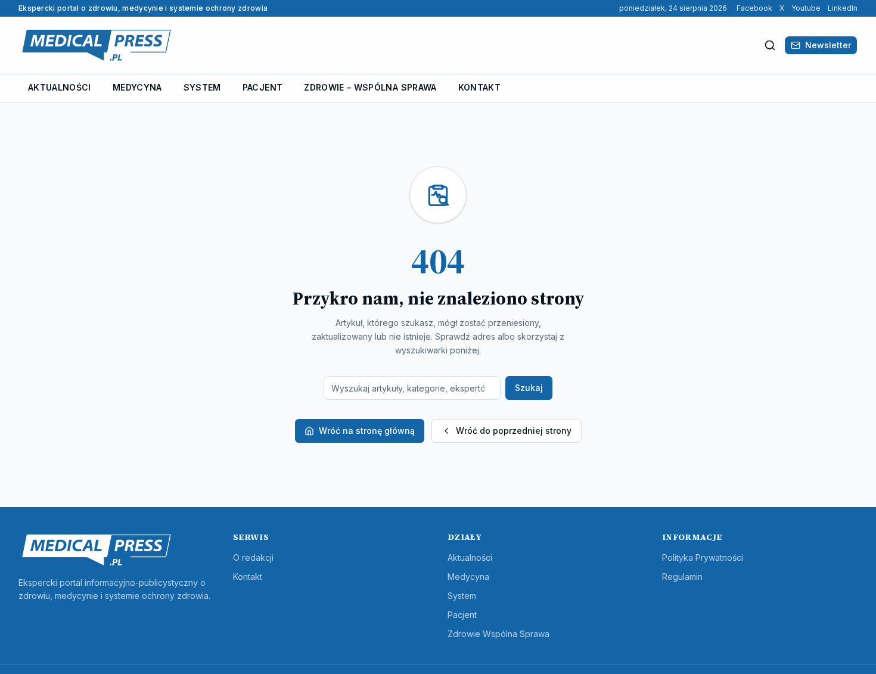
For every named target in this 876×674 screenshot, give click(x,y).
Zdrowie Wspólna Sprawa (498, 634)
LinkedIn (843, 8)
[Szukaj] (769, 45)
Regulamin (682, 576)
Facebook (754, 8)
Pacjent (262, 87)
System (202, 87)
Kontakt (479, 87)
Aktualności (59, 87)
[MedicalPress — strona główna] (96, 45)
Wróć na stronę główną (367, 430)
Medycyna (137, 87)
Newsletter (828, 45)
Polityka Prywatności (702, 557)
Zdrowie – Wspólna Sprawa (370, 87)
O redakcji (253, 557)
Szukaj (529, 388)
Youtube (806, 8)
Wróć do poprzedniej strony (513, 430)
